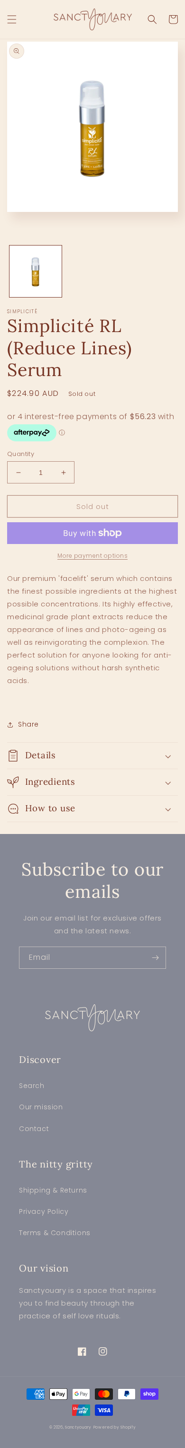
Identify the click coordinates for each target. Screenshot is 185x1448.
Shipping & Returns (53, 1190)
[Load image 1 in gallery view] (35, 272)
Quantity (20, 453)
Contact (34, 1128)
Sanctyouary (78, 1427)
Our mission (41, 1107)
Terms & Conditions (55, 1232)
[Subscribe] (155, 958)
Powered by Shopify (114, 1427)
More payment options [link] (92, 556)
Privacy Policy (43, 1211)
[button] (11, 19)
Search (32, 1085)
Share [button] (28, 724)
